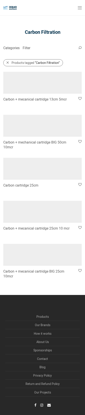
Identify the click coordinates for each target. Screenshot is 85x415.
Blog (42, 367)
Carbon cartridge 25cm (20, 185)
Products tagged (36, 63)
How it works (42, 333)
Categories (11, 47)
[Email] (49, 405)
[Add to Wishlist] (80, 99)
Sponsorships (42, 350)
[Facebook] (35, 405)
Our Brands (42, 325)
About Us (42, 342)
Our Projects (42, 392)
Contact (42, 359)
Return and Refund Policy (43, 384)
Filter (26, 47)
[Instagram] (41, 405)
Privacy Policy (42, 375)
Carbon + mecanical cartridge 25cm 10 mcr (36, 228)
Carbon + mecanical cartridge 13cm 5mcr (35, 99)
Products (42, 316)
